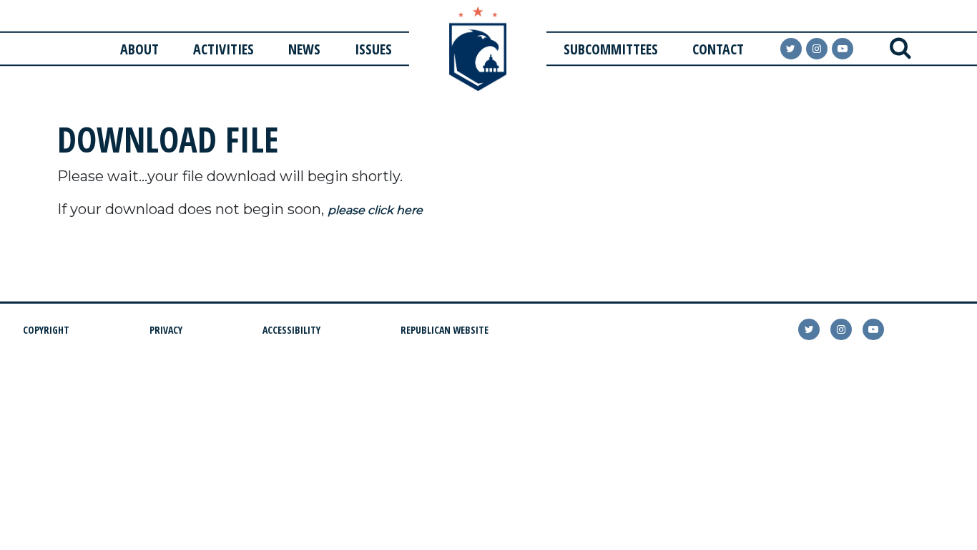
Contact (718, 49)
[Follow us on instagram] (817, 48)
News (304, 49)
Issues (373, 49)
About (139, 49)
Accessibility (291, 330)
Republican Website (444, 330)
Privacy (165, 330)
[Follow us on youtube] (842, 48)
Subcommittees (611, 49)
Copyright (46, 330)
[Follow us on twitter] (809, 329)
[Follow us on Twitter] (791, 48)
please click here (375, 210)
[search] (900, 48)
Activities (223, 49)
